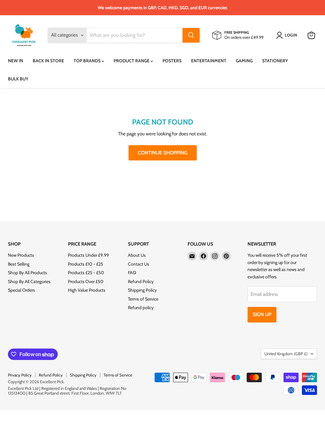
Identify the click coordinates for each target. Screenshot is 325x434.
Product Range (132, 61)
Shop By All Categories (29, 281)
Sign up (262, 314)
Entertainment (208, 61)
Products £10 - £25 (85, 264)
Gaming (244, 61)
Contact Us (138, 264)
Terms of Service (143, 299)
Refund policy (141, 307)
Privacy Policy (20, 374)
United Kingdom (286, 353)
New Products (21, 255)
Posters (172, 61)
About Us (137, 255)
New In (15, 61)
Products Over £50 (85, 281)
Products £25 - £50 (86, 272)
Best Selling (19, 264)
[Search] (191, 35)
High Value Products (86, 290)
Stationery (275, 61)
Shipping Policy (142, 290)
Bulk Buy (18, 79)
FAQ (132, 272)
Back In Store (48, 61)
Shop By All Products (27, 272)
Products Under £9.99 (88, 255)
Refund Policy (141, 281)
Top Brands (88, 61)
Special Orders (21, 290)
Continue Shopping (163, 153)
